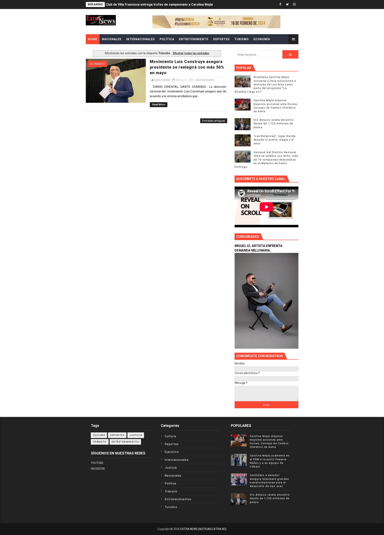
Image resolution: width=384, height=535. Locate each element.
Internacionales (177, 459)
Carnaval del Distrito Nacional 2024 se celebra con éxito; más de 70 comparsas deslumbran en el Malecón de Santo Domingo (266, 159)
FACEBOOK (98, 468)
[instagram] (294, 4)
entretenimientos (125, 441)
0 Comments (206, 79)
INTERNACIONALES (140, 39)
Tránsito (99, 64)
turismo (171, 507)
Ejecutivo (172, 451)
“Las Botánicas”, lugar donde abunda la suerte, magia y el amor (275, 140)
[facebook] (280, 4)
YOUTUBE (97, 462)
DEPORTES (221, 39)
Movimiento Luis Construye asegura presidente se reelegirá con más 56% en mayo (187, 67)
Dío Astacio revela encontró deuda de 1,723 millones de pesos (274, 123)
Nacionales (173, 475)
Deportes (117, 435)
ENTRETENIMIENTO (193, 39)
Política (170, 483)
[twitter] (287, 4)
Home (92, 39)
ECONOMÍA (262, 39)
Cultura (99, 435)
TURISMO (241, 39)
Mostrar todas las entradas (191, 53)
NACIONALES (111, 39)
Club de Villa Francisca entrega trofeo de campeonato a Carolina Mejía (159, 4)
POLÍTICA (167, 39)
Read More (158, 104)
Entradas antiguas (213, 120)
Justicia (135, 435)
